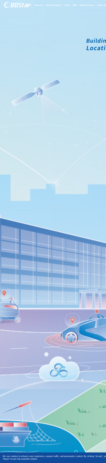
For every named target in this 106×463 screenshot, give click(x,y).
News (67, 5)
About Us (39, 5)
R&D (75, 5)
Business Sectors (54, 5)
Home (28, 5)
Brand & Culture (87, 5)
